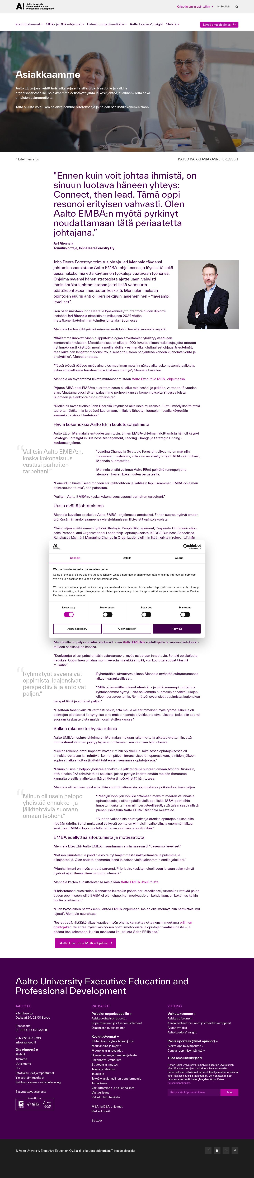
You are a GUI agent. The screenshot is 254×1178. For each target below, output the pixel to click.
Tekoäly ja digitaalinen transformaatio (116, 1078)
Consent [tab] (75, 558)
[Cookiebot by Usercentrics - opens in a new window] (186, 546)
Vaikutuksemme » (182, 1013)
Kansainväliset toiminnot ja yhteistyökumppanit (199, 1023)
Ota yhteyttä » (27, 1049)
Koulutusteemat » (105, 1036)
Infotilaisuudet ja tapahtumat (35, 1073)
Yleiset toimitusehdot (30, 1077)
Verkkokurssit (101, 1111)
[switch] (107, 614)
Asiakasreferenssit (180, 1018)
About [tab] (179, 558)
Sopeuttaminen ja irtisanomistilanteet (117, 1023)
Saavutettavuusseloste (31, 1091)
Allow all (177, 628)
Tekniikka (98, 1073)
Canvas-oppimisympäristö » (186, 1050)
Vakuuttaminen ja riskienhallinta (113, 1087)
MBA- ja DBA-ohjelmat (107, 1106)
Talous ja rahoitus (103, 1069)
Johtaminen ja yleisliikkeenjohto (113, 1041)
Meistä (20, 1054)
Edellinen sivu (28, 159)
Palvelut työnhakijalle (106, 1097)
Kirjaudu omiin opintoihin (194, 6)
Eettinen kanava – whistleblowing (38, 1082)
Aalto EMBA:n (133, 642)
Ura (18, 1068)
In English (223, 6)
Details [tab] (127, 558)
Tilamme (21, 1059)
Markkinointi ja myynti (106, 1045)
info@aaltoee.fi (26, 1042)
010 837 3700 (31, 1038)
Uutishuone (23, 1063)
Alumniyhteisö (177, 1027)
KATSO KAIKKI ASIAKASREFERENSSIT (208, 159)
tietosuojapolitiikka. (179, 1082)
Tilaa (230, 1092)
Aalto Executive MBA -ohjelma (84, 943)
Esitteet (97, 1120)
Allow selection (127, 628)
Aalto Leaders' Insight (146, 24)
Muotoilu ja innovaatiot (107, 1050)
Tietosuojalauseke (123, 1150)
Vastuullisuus (100, 1092)
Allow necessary (77, 628)
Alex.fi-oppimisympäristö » (186, 1045)
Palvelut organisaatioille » (112, 1013)
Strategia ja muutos (105, 1064)
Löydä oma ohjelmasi (217, 24)
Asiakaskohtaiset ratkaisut (109, 1018)
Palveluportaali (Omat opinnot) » (193, 1041)
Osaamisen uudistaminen (108, 1027)
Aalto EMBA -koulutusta (139, 882)
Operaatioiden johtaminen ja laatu (114, 1055)
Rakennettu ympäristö (106, 1059)
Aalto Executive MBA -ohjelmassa (158, 379)
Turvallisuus (99, 1083)
